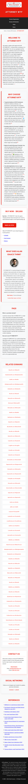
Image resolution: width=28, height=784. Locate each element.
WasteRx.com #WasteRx (14, 643)
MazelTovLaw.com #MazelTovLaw (14, 544)
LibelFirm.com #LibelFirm (14, 525)
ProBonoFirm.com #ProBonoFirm (14, 615)
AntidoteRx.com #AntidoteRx (14, 389)
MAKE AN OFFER (9, 225)
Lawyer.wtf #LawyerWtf (14, 511)
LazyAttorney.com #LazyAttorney (14, 521)
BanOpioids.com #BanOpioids (14, 417)
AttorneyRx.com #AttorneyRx (14, 407)
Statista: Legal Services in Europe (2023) (13, 737)
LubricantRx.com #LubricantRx (14, 535)
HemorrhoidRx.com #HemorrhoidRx (14, 488)
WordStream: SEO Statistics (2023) (11, 711)
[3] (21, 73)
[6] (11, 123)
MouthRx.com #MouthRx (14, 558)
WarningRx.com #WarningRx (14, 634)
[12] (13, 181)
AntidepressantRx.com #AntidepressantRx (14, 384)
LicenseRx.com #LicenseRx (14, 530)
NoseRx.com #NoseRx (14, 582)
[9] (12, 154)
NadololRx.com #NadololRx (14, 568)
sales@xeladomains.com (15, 668)
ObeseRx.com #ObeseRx (14, 591)
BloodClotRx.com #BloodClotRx (14, 426)
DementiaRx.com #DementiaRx (14, 459)
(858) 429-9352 (15, 670)
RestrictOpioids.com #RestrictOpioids (14, 620)
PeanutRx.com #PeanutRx (14, 606)
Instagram (11, 689)
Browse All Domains (14, 22)
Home (14, 27)
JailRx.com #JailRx (14, 507)
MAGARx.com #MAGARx (14, 539)
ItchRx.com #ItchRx (14, 502)
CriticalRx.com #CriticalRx (14, 450)
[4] (15, 110)
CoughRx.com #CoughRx (14, 445)
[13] (14, 193)
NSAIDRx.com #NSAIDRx (14, 587)
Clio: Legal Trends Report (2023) (11, 714)
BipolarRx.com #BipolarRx (14, 422)
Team (14, 24)
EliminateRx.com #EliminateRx (14, 469)
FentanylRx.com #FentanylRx (14, 478)
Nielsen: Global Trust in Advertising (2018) (13, 742)
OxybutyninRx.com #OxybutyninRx (14, 601)
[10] (18, 162)
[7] (15, 135)
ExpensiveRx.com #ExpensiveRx (14, 473)
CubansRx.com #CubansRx (14, 455)
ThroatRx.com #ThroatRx (14, 624)
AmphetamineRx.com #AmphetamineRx (14, 374)
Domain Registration (14, 19)
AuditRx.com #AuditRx (14, 412)
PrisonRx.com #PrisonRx (14, 610)
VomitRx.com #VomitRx (14, 629)
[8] (17, 142)
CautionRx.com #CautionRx (14, 440)
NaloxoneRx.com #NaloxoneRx (14, 573)
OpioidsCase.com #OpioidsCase (14, 596)
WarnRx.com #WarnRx (14, 639)
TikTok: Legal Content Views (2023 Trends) (13, 730)
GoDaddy (6, 235)
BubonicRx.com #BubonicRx (14, 436)
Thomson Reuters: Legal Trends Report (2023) (14, 749)
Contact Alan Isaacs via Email (14, 298)
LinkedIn (17, 689)
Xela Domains (7, 238)
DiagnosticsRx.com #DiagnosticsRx (14, 464)
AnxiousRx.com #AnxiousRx (14, 398)
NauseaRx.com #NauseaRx (14, 577)
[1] (18, 64)
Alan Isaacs (10, 295)
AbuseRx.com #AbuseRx (14, 370)
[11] (23, 174)
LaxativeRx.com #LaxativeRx (14, 516)
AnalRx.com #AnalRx (14, 379)
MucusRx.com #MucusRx (14, 563)
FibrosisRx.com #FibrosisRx (14, 483)
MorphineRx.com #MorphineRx (14, 554)
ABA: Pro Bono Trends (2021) (10, 739)
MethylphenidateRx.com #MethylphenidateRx (14, 549)
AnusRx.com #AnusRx (14, 393)
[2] (20, 73)
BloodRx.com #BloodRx (14, 431)
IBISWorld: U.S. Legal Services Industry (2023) (14, 704)
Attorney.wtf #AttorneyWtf (14, 403)
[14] (18, 200)
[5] (22, 117)
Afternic (6, 241)
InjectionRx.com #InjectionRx (14, 497)
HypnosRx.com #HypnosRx (14, 492)
